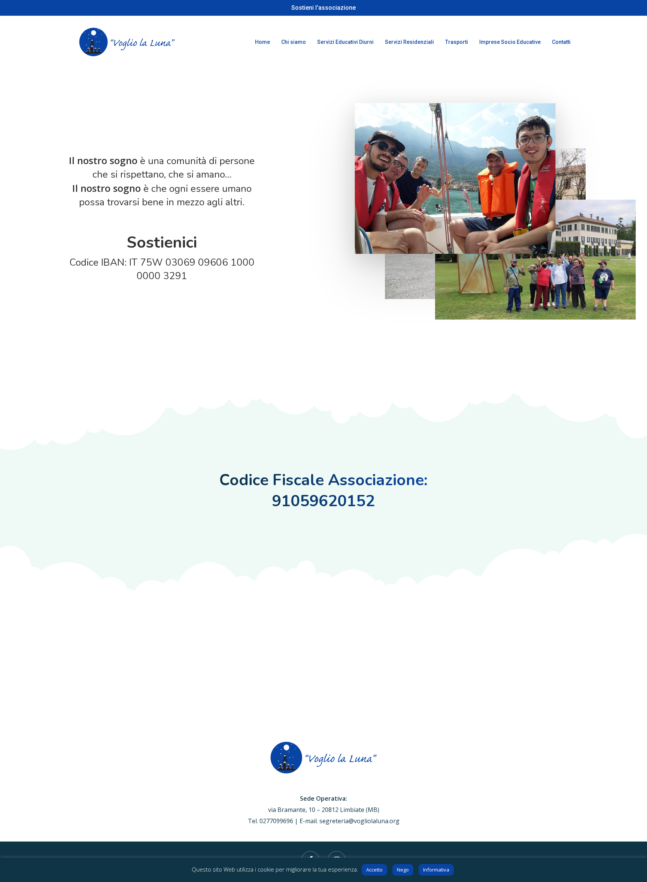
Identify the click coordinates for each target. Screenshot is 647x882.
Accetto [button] (374, 869)
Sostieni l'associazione (323, 7)
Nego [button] (403, 869)
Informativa (436, 869)
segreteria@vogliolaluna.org (359, 821)
